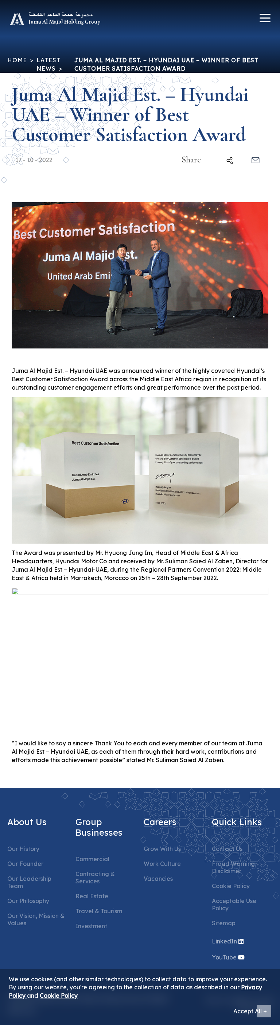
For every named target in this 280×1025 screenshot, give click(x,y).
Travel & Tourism (98, 911)
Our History (23, 848)
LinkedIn (224, 941)
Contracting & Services (95, 877)
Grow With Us (162, 848)
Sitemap (224, 923)
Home (17, 60)
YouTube (224, 957)
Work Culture (162, 863)
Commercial (92, 859)
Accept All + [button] (250, 1011)
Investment (91, 926)
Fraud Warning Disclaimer (233, 867)
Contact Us (227, 848)
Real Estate (91, 896)
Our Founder (25, 863)
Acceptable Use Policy (234, 904)
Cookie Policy (231, 886)
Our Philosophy (28, 900)
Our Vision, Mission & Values (36, 919)
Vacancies (158, 878)
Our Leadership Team (29, 882)
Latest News (48, 64)
